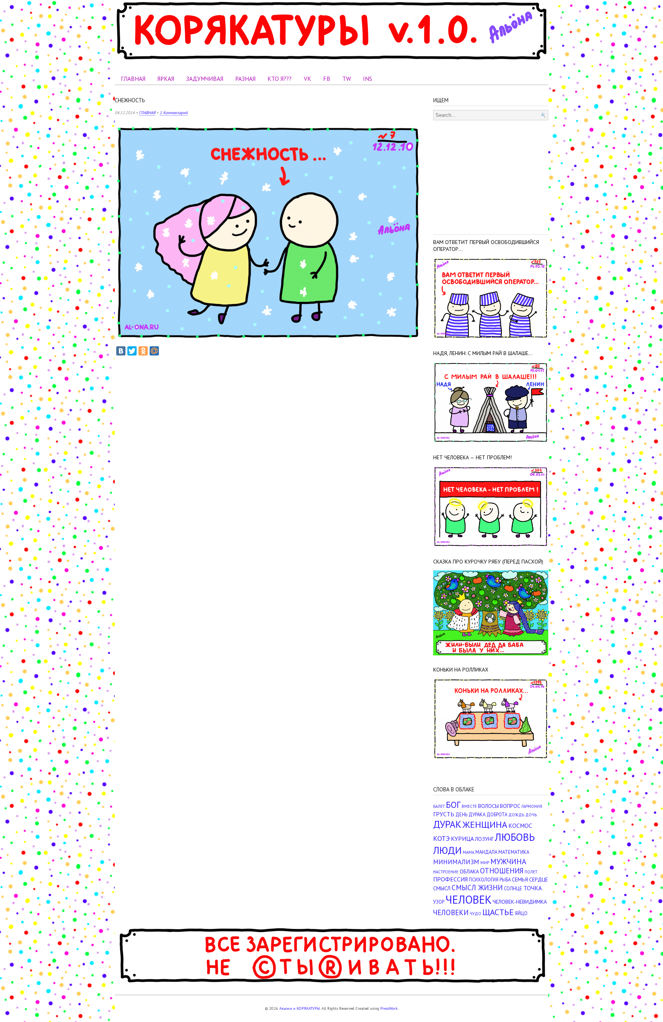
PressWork (388, 1008)
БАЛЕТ (439, 806)
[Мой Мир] (154, 350)
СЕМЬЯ (520, 879)
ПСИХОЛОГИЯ (483, 879)
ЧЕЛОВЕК (468, 899)
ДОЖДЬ (516, 814)
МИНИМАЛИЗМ (456, 862)
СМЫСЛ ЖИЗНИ (477, 887)
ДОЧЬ (531, 814)
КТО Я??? (279, 78)
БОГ (453, 804)
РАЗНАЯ (245, 78)
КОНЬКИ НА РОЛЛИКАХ (460, 669)
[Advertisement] (490, 176)
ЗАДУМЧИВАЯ (204, 78)
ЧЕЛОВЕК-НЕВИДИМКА (520, 901)
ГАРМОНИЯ (531, 806)
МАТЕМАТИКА (513, 852)
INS (367, 78)
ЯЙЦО (521, 913)
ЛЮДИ (447, 850)
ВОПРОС (510, 805)
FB (326, 78)
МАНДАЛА (486, 852)
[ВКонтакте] (120, 350)
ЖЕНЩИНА (484, 824)
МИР (484, 862)
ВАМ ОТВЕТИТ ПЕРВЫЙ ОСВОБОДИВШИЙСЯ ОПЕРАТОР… (486, 245)
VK (307, 78)
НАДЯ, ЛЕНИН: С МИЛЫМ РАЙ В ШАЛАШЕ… (483, 353)
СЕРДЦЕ (538, 879)
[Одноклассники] (143, 350)
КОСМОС (520, 825)
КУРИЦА (462, 838)
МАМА (468, 852)
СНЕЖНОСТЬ (130, 100)
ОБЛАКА (469, 871)
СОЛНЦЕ (513, 888)
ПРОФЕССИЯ (450, 879)
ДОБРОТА (497, 814)
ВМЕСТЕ (469, 806)
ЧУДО (475, 913)
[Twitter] (132, 350)
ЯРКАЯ (165, 78)
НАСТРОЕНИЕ (445, 872)
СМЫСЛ (441, 888)
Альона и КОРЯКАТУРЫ (299, 1008)
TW (346, 78)
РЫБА (505, 879)
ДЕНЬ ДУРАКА (470, 814)
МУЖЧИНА (508, 861)
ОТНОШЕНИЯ (501, 870)
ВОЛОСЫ (488, 805)
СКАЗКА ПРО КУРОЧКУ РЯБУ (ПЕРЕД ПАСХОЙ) (488, 561)
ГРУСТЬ (443, 814)
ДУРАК (447, 824)
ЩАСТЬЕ (498, 912)
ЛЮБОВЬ (515, 836)
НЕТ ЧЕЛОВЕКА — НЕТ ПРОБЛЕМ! (472, 457)
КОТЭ (441, 838)
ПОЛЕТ (530, 872)
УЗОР (438, 902)
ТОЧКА (532, 888)
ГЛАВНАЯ (133, 78)
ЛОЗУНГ (484, 838)
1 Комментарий (174, 112)
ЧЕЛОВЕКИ (450, 912)
